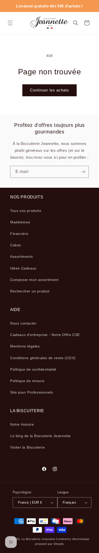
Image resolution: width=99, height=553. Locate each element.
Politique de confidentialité (33, 369)
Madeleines (20, 222)
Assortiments (21, 256)
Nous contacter (23, 323)
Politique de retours (27, 381)
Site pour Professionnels (31, 392)
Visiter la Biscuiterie (27, 447)
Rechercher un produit (30, 291)
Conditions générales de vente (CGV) (43, 358)
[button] (10, 23)
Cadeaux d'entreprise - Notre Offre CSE (45, 335)
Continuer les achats (49, 90)
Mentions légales (25, 346)
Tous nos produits (25, 211)
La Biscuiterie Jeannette (38, 539)
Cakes (15, 245)
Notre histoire (22, 424)
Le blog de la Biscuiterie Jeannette (40, 436)
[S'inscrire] (83, 172)
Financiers (19, 234)
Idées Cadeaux (23, 268)
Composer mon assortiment (34, 280)
